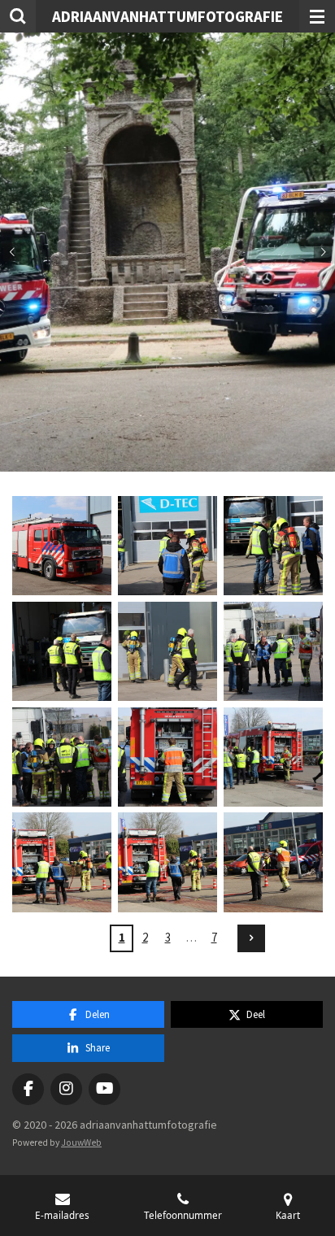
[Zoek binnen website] (18, 16)
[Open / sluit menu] (317, 16)
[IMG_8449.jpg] (273, 863)
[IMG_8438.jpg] (62, 651)
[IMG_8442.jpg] (62, 757)
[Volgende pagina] (251, 938)
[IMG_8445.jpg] (167, 757)
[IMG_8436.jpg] (167, 545)
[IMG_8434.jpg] (62, 545)
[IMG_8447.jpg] (62, 863)
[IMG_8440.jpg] (273, 651)
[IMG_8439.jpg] (167, 651)
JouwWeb (81, 1142)
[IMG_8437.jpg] (273, 545)
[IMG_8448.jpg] (167, 863)
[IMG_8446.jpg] (273, 757)
